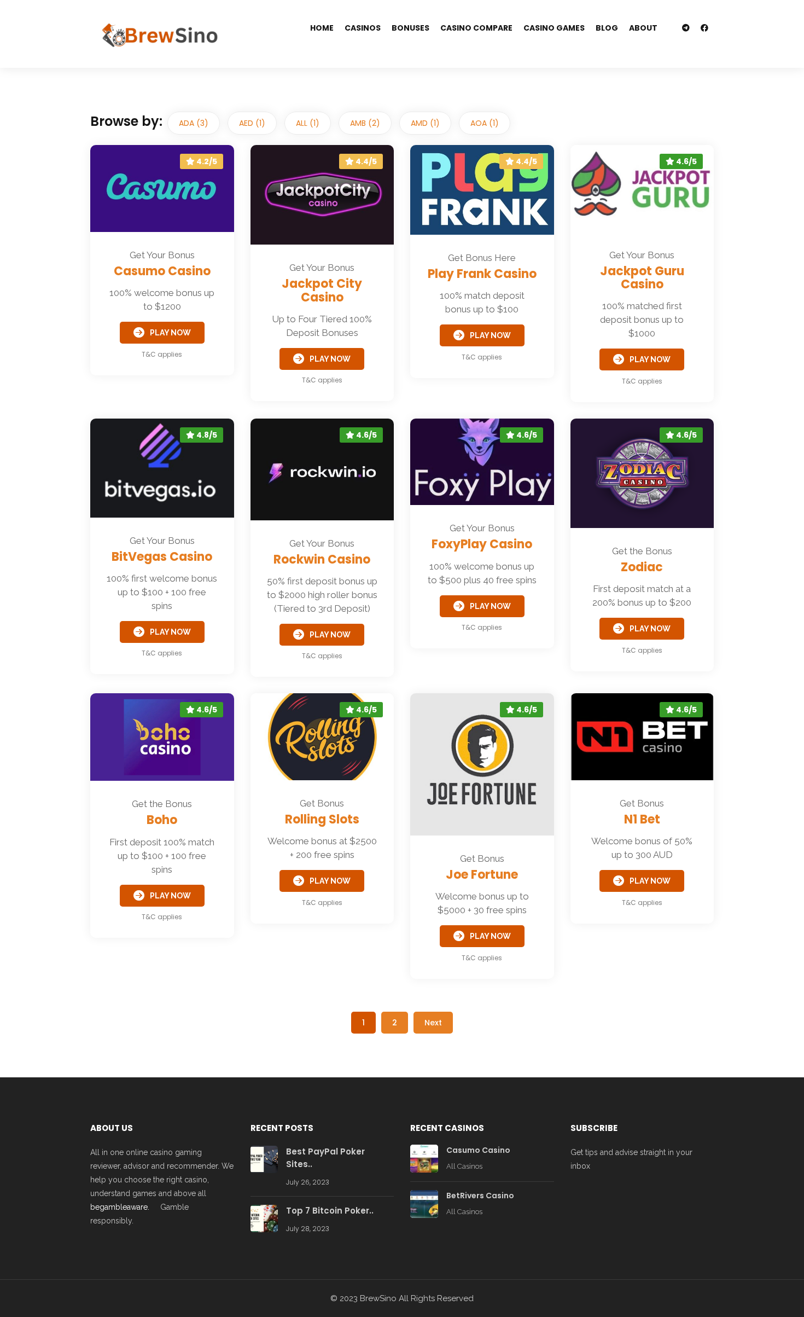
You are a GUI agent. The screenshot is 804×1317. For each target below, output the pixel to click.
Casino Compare (476, 27)
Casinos (363, 27)
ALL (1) (307, 123)
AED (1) (252, 123)
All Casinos (464, 1166)
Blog (607, 27)
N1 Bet (642, 819)
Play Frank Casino (482, 273)
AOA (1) (484, 123)
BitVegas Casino (162, 556)
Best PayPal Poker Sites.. (325, 1158)
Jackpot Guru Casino (642, 278)
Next (433, 1022)
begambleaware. (119, 1207)
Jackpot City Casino (322, 290)
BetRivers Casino (480, 1195)
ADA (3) (193, 123)
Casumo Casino (162, 271)
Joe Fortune (482, 874)
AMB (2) (365, 123)
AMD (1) (425, 123)
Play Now (170, 332)
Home (322, 27)
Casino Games (554, 27)
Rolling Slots (322, 819)
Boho (162, 819)
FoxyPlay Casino (482, 544)
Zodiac (642, 567)
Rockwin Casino (321, 559)
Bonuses (410, 27)
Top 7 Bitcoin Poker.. (330, 1210)
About (643, 27)
